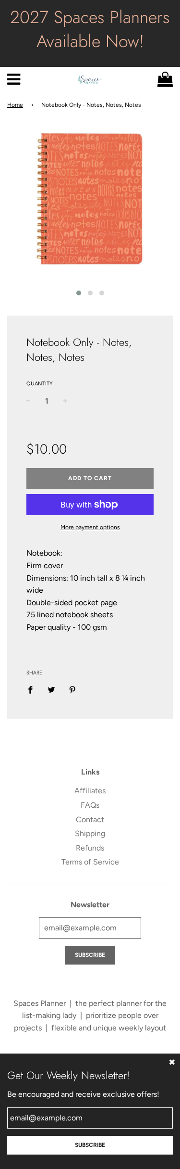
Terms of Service (90, 861)
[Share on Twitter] (51, 689)
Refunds (90, 847)
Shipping (90, 833)
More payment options (90, 527)
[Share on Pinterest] (72, 689)
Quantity (39, 384)
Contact (90, 819)
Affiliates (90, 790)
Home (15, 105)
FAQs (90, 805)
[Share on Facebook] (33, 689)
